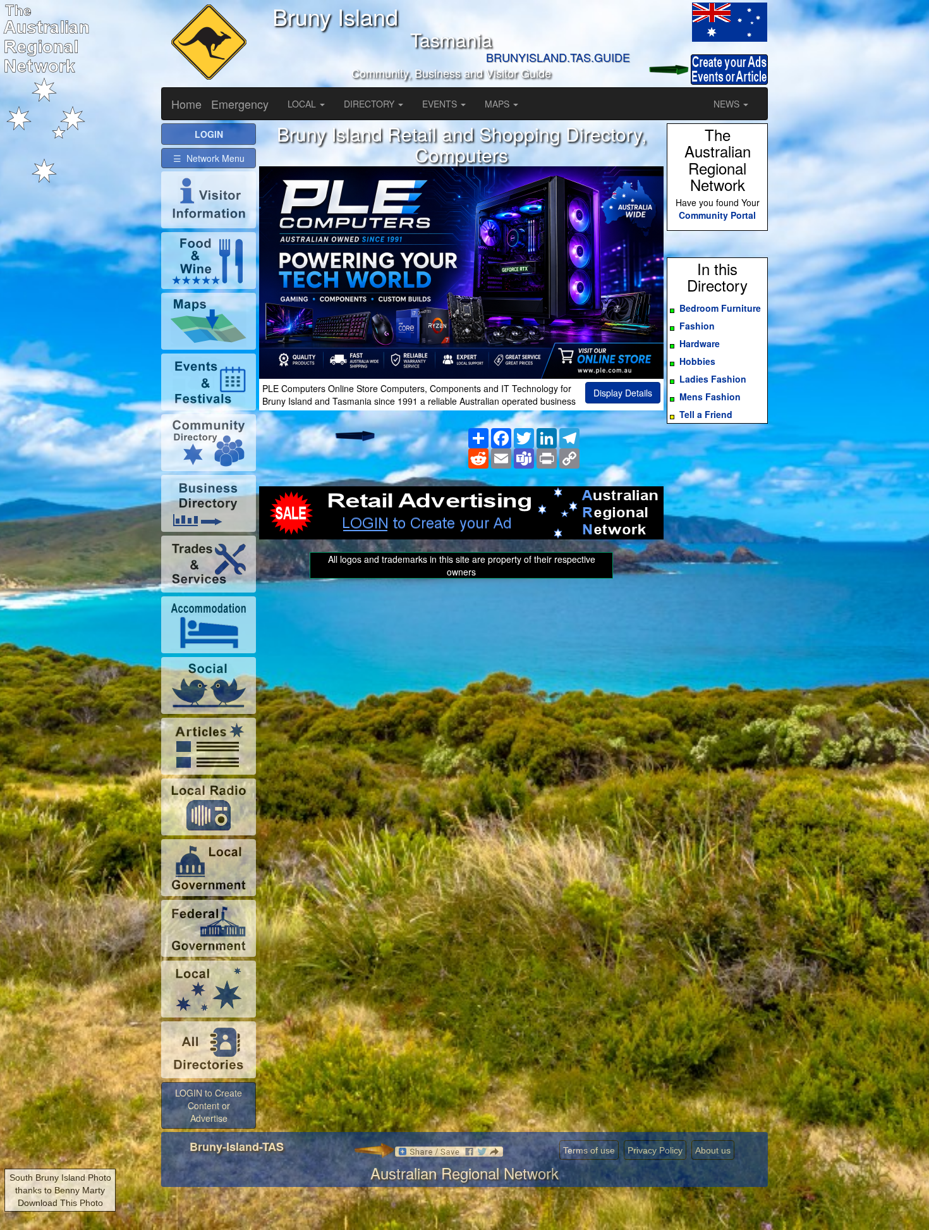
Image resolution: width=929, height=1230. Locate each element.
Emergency (240, 103)
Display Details (622, 392)
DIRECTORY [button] (370, 103)
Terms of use (589, 1150)
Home (186, 103)
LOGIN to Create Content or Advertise (208, 1105)
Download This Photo (60, 1203)
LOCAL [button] (303, 103)
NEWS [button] (727, 103)
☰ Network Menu (209, 158)
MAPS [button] (498, 103)
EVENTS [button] (440, 103)
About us (713, 1150)
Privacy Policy (655, 1150)
